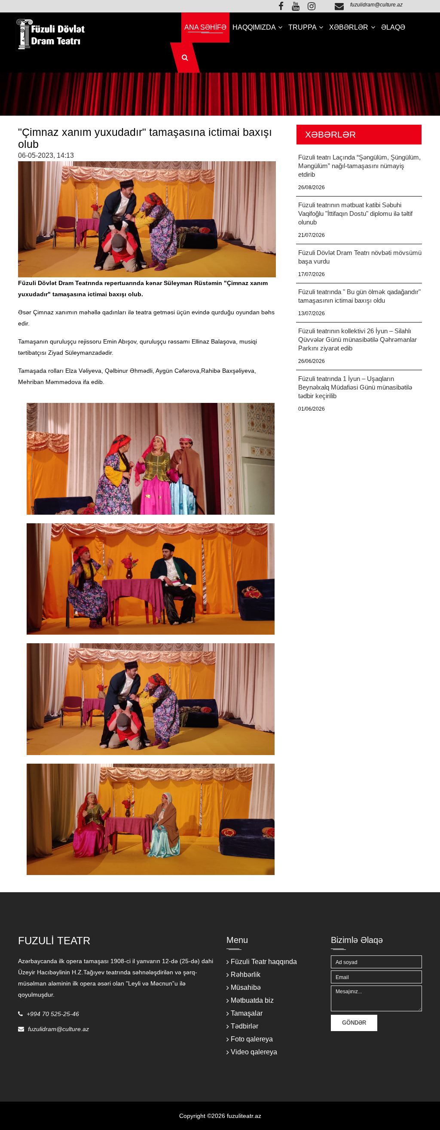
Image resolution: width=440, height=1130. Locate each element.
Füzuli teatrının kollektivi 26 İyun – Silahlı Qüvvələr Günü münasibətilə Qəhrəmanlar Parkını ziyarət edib (357, 339)
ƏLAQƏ (393, 27)
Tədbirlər (244, 1026)
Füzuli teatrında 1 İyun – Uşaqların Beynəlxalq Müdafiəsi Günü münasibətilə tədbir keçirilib (355, 387)
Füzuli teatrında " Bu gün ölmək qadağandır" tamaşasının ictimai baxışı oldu (359, 296)
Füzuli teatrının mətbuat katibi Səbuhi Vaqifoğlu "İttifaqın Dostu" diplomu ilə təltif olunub (355, 213)
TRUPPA (303, 27)
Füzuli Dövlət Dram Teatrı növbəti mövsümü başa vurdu (360, 257)
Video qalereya (254, 1052)
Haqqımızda (254, 27)
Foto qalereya (252, 1039)
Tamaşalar (247, 1013)
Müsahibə (246, 987)
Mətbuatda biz (252, 1000)
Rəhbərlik (245, 974)
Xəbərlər (349, 27)
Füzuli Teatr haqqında (264, 961)
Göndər (354, 1022)
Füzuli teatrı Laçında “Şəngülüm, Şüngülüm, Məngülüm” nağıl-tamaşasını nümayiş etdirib (359, 166)
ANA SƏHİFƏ (205, 27)
